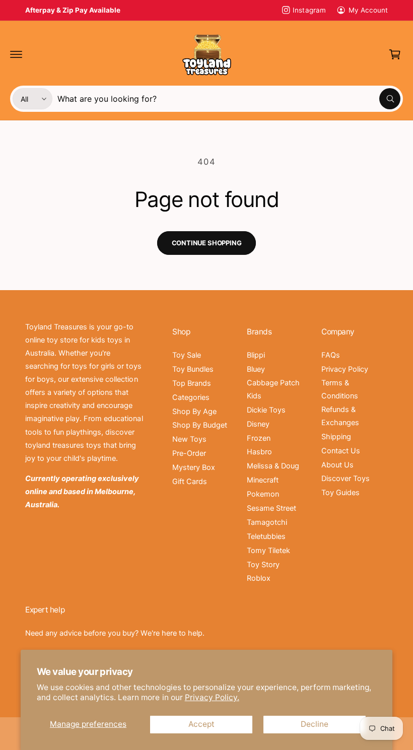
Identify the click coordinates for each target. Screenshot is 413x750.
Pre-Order (189, 453)
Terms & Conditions (339, 389)
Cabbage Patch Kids (273, 389)
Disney (258, 424)
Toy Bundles (193, 369)
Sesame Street (271, 508)
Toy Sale (186, 355)
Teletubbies (266, 536)
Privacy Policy (344, 369)
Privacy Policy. (212, 697)
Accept (201, 724)
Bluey (256, 369)
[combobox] (229, 99)
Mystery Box (193, 467)
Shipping (336, 436)
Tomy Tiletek (268, 550)
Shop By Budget (199, 425)
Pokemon (263, 494)
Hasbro (259, 451)
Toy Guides (340, 492)
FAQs (330, 355)
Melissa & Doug (273, 465)
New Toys (189, 439)
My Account (368, 10)
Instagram (309, 10)
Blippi (256, 355)
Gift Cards (189, 481)
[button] (16, 54)
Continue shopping (207, 243)
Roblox (258, 578)
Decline (314, 724)
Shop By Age (194, 411)
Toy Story (263, 564)
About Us (337, 464)
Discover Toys (345, 478)
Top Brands (191, 383)
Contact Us (340, 450)
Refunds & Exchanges (340, 416)
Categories (191, 397)
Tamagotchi (267, 522)
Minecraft (263, 480)
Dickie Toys (266, 410)
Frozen (258, 438)
